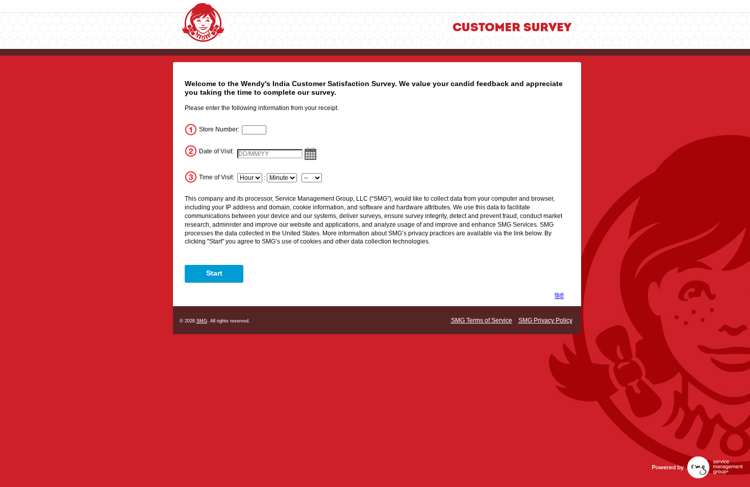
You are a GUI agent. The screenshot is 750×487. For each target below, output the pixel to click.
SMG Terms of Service (481, 320)
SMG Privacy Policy (545, 320)
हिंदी (559, 296)
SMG (201, 320)
